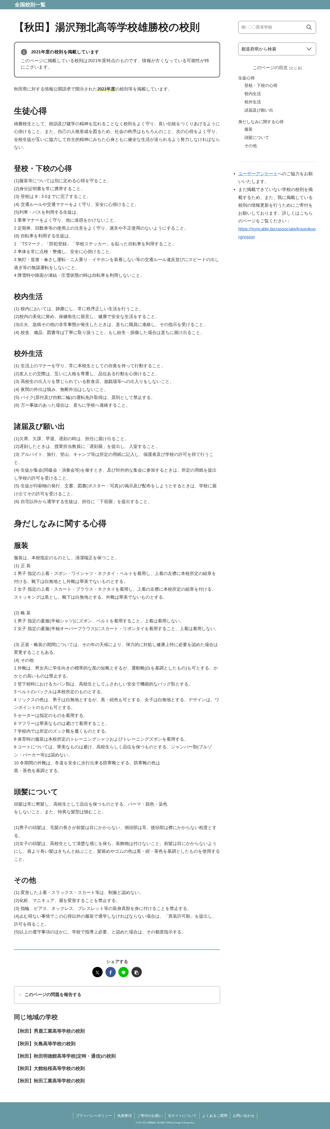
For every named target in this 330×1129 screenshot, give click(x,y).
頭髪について (256, 137)
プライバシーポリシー (94, 1116)
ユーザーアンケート (258, 173)
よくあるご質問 (214, 1116)
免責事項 (124, 1116)
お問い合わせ (243, 1116)
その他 (250, 146)
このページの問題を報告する (52, 994)
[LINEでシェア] (123, 972)
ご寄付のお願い (149, 1116)
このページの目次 (270, 67)
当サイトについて (182, 1116)
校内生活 (252, 93)
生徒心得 (246, 78)
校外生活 (252, 102)
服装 (248, 129)
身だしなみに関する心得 (261, 122)
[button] (136, 972)
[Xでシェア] (97, 972)
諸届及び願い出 (258, 110)
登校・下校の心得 (260, 85)
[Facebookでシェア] (110, 972)
